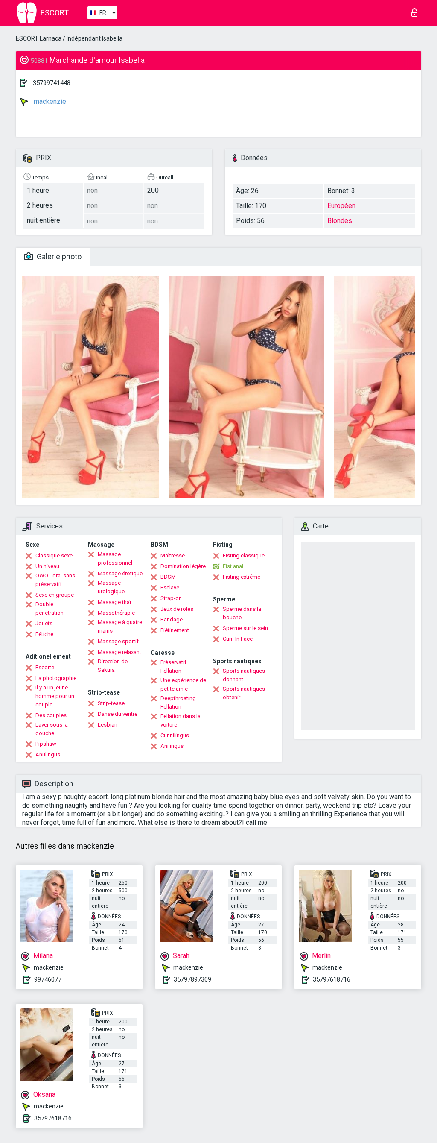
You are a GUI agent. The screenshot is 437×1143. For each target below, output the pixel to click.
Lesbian (107, 724)
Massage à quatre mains (120, 626)
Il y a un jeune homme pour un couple (54, 696)
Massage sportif (118, 641)
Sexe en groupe (54, 595)
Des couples (51, 715)
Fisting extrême (241, 577)
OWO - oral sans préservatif (55, 579)
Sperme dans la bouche (242, 613)
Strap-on (171, 598)
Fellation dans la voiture (180, 720)
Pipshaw (45, 744)
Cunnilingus (174, 735)
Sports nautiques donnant (244, 675)
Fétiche (44, 634)
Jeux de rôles (176, 609)
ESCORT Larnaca (38, 38)
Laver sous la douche (51, 728)
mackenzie (49, 101)
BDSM (168, 577)
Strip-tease (111, 703)
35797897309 (192, 979)
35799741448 (51, 83)
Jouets (43, 623)
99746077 (47, 979)
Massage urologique (111, 587)
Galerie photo (58, 256)
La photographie (55, 678)
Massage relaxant (119, 652)
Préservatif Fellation (173, 666)
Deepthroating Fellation (178, 702)
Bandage (171, 619)
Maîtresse (172, 555)
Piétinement (174, 630)
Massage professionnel (115, 558)
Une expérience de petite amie (183, 684)
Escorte (44, 667)
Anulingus (47, 754)
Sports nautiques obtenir (244, 693)
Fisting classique (244, 555)
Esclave (169, 587)
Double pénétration (49, 608)
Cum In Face (238, 639)
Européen (341, 206)
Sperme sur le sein (245, 628)
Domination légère (183, 566)
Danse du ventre (117, 714)
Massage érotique (120, 573)
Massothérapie (116, 613)
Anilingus (172, 746)
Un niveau (47, 566)
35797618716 (331, 979)
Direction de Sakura (113, 665)
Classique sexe (54, 555)
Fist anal (233, 566)
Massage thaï (114, 602)
